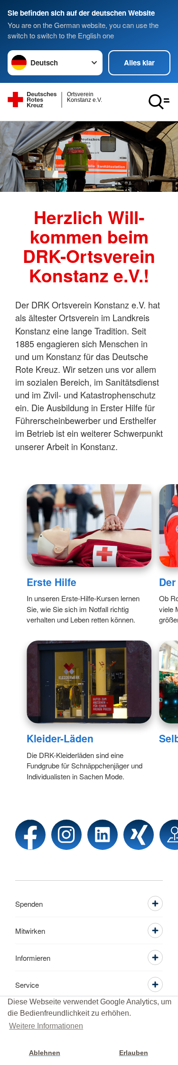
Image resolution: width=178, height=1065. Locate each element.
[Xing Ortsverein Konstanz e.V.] (138, 835)
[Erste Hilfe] (89, 525)
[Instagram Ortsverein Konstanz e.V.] (66, 835)
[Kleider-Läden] (89, 682)
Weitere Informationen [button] (46, 1026)
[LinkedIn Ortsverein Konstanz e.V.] (102, 835)
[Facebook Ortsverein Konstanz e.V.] (30, 835)
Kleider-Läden (60, 738)
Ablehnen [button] (44, 1052)
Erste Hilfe (51, 582)
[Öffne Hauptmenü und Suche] (159, 101)
